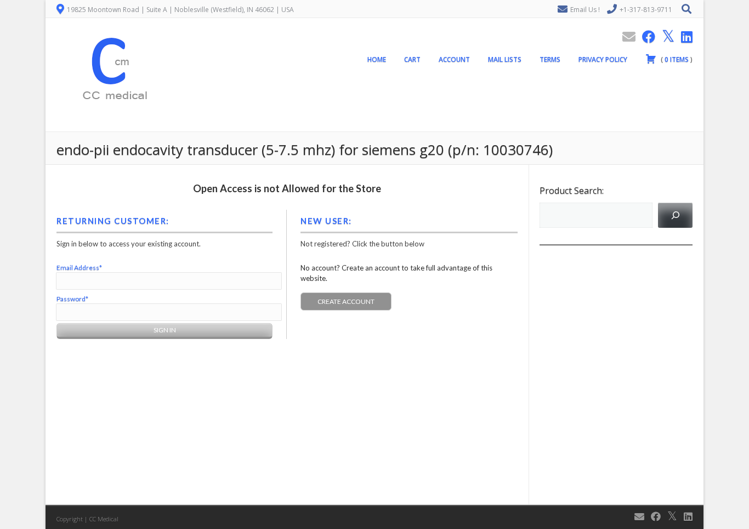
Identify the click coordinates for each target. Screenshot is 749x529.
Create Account (345, 301)
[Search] (675, 215)
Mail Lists (504, 59)
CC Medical (103, 519)
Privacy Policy (602, 59)
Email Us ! (585, 9)
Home (376, 59)
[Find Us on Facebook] (645, 36)
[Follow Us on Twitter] (664, 36)
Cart (412, 59)
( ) (676, 59)
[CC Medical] (111, 125)
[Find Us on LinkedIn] (683, 36)
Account (454, 59)
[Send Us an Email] (625, 36)
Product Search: (572, 191)
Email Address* (79, 267)
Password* (72, 299)
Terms (550, 59)
